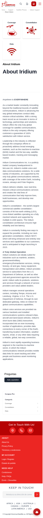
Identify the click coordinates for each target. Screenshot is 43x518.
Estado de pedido (9, 463)
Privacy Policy (7, 446)
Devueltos (12, 480)
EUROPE (25, 506)
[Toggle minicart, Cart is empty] (33, 3)
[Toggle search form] (21, 4)
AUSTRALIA (28, 503)
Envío (4, 480)
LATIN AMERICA (18, 509)
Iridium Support (35, 10)
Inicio (3, 10)
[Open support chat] (36, 511)
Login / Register (8, 459)
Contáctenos (7, 472)
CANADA (14, 506)
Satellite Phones (21, 10)
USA (30, 509)
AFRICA (10, 503)
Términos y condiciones (11, 450)
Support (10, 10)
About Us (5, 442)
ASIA (18, 503)
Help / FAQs (6, 476)
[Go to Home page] (8, 4)
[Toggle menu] (40, 3)
